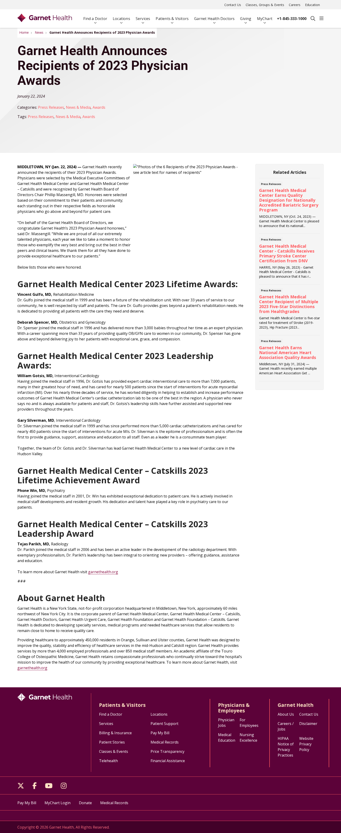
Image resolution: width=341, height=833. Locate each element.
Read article (289, 207)
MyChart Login (58, 802)
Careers (294, 5)
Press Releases (51, 107)
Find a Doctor (95, 18)
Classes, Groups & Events (265, 5)
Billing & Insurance (115, 732)
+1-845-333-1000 (291, 18)
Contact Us (232, 5)
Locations (121, 18)
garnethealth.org (103, 571)
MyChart (264, 18)
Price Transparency (167, 751)
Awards (99, 107)
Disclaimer (308, 723)
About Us (286, 714)
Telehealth (108, 760)
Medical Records (165, 742)
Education (312, 5)
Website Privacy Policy (306, 744)
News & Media (78, 107)
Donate (85, 802)
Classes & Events (113, 751)
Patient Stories (112, 742)
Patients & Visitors (172, 18)
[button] (321, 18)
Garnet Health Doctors (214, 18)
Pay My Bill (160, 732)
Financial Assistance (168, 760)
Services (143, 18)
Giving (245, 18)
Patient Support (164, 723)
